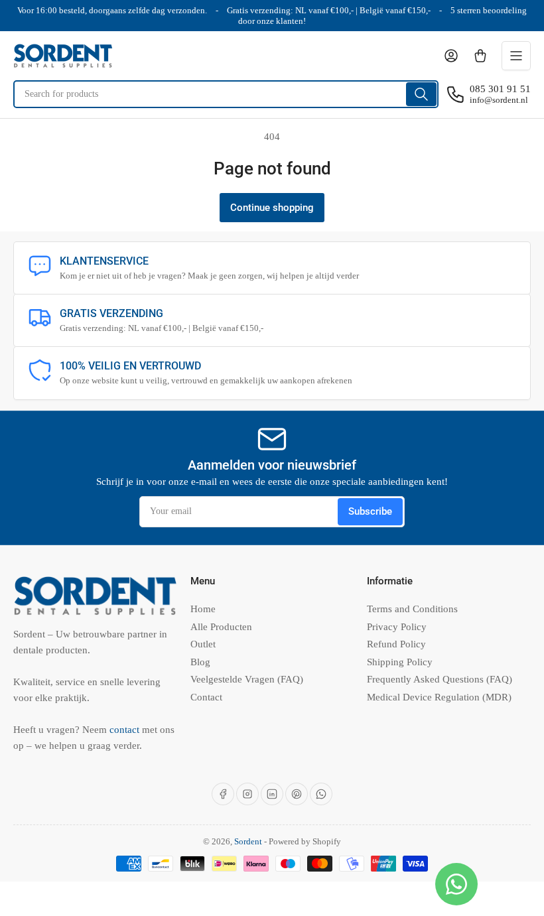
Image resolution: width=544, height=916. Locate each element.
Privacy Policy (397, 627)
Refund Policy (396, 644)
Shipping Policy (400, 662)
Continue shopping (272, 208)
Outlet (203, 644)
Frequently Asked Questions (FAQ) (439, 679)
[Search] (421, 94)
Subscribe (370, 511)
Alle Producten (221, 627)
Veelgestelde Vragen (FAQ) (246, 679)
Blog (200, 662)
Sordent (248, 841)
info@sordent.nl (499, 100)
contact (125, 729)
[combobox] (226, 94)
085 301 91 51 (500, 89)
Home (203, 609)
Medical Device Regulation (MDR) (439, 697)
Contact (206, 697)
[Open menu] (516, 55)
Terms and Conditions (412, 609)
